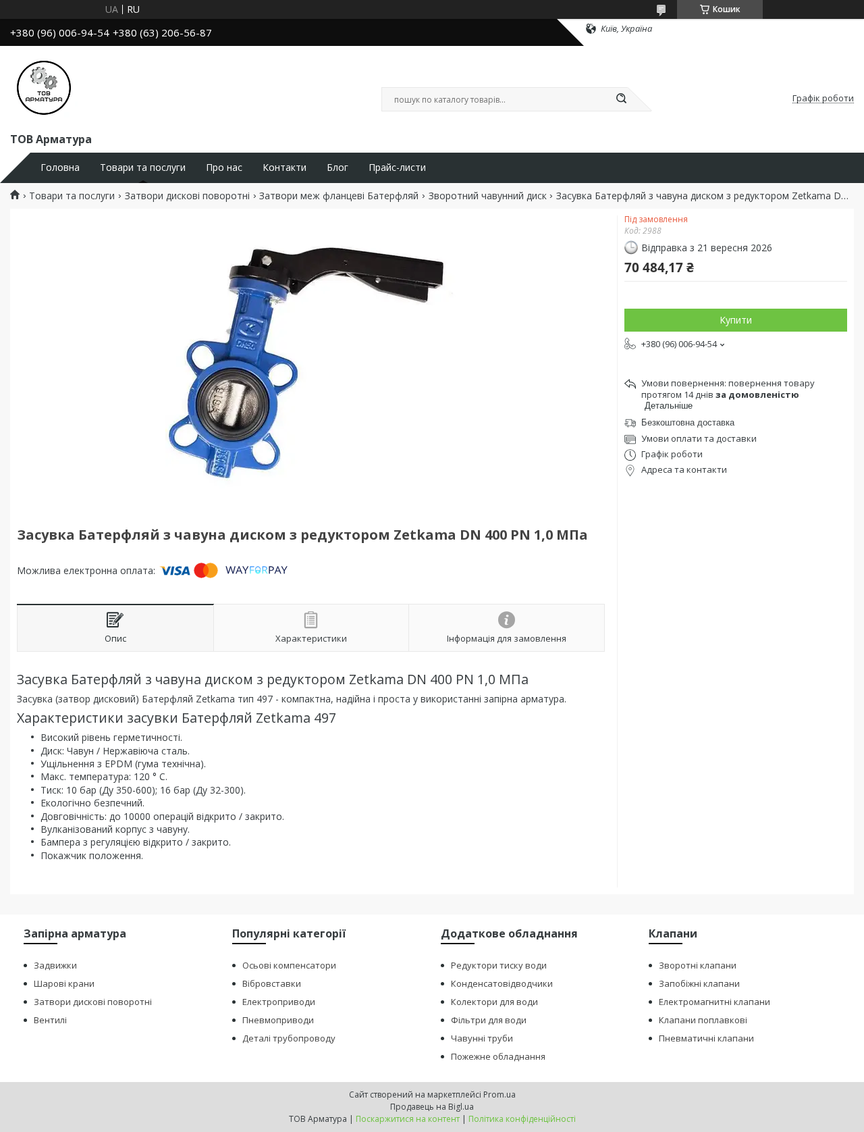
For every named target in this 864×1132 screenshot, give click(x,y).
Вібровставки (271, 983)
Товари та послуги (143, 167)
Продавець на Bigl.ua (432, 1106)
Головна (60, 167)
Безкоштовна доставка (687, 422)
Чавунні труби (482, 1038)
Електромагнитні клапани (714, 1002)
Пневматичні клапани (706, 1038)
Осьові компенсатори (289, 965)
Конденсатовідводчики (502, 983)
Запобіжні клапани (699, 983)
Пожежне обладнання (498, 1056)
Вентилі (50, 1020)
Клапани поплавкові (703, 1020)
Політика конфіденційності (522, 1119)
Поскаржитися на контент (408, 1119)
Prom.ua (499, 1094)
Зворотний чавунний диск (488, 196)
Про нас (224, 167)
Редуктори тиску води (499, 965)
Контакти (284, 167)
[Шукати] (621, 99)
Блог (337, 167)
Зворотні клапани (697, 965)
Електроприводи (278, 1002)
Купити (736, 319)
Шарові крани (64, 983)
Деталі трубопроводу (288, 1038)
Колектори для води (494, 1002)
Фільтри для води (488, 1020)
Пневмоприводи (278, 1020)
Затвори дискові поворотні (187, 196)
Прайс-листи (397, 167)
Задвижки (55, 965)
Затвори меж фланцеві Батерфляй (338, 196)
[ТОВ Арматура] (44, 86)
